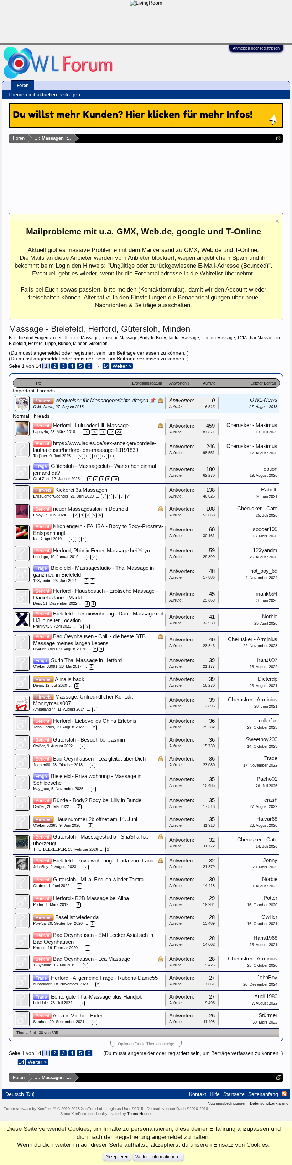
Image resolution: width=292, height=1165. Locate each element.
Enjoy (38, 515)
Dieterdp (267, 679)
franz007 (267, 660)
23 (119, 432)
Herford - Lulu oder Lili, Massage (91, 425)
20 (94, 432)
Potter (38, 904)
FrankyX (40, 626)
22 (111, 432)
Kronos (39, 947)
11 (96, 456)
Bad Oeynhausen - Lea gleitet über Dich (99, 759)
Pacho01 (267, 779)
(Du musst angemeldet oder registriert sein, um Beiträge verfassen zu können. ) (99, 353)
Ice (35, 539)
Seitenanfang (263, 1094)
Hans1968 (265, 938)
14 (106, 366)
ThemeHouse (139, 1114)
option (270, 469)
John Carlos (43, 727)
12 (103, 456)
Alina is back (69, 679)
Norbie (269, 616)
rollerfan (268, 720)
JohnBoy (40, 867)
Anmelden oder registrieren (256, 48)
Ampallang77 (44, 709)
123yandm (265, 550)
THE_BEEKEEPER (49, 849)
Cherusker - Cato (257, 508)
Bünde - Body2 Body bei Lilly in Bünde (97, 800)
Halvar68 (266, 819)
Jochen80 (41, 765)
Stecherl (40, 1022)
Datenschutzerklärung (269, 1103)
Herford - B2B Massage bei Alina (91, 898)
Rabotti (269, 490)
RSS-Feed (284, 1093)
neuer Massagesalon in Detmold (90, 509)
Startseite (234, 1094)
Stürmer (268, 1015)
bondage (40, 557)
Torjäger (40, 456)
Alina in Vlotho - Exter (78, 1016)
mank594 (266, 594)
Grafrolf (39, 885)
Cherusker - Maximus (251, 425)
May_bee (41, 789)
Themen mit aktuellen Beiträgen (44, 94)
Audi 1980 (265, 996)
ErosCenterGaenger (50, 496)
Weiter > (122, 366)
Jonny (270, 860)
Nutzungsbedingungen (227, 1103)
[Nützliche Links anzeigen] (278, 138)
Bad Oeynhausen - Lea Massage (91, 959)
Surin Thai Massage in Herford (86, 660)
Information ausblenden (277, 221)
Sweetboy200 (261, 739)
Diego (38, 685)
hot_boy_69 (263, 571)
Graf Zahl (41, 478)
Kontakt (197, 1094)
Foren (22, 85)
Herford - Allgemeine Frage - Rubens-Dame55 (104, 978)
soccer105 (265, 529)
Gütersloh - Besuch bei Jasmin (89, 740)
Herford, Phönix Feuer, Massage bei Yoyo (101, 550)
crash (270, 800)
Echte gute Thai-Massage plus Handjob (96, 997)
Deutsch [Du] (20, 1094)
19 (86, 432)
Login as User (124, 1109)
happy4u (40, 431)
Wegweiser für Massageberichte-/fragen (101, 400)
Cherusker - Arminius (252, 639)
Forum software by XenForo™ (53, 1109)
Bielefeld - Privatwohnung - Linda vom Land (103, 861)
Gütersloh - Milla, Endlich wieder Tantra (98, 879)
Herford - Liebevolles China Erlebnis (94, 721)
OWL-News (43, 406)
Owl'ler (39, 746)
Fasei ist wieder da (77, 917)
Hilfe (215, 1094)
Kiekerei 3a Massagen (81, 490)
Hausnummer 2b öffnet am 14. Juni (96, 819)
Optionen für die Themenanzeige (146, 1044)
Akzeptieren (117, 1156)
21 (102, 432)
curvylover (42, 984)
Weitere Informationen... (158, 1156)
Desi (37, 603)
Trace (270, 758)
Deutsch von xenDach (177, 1109)
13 (112, 456)
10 (87, 456)
